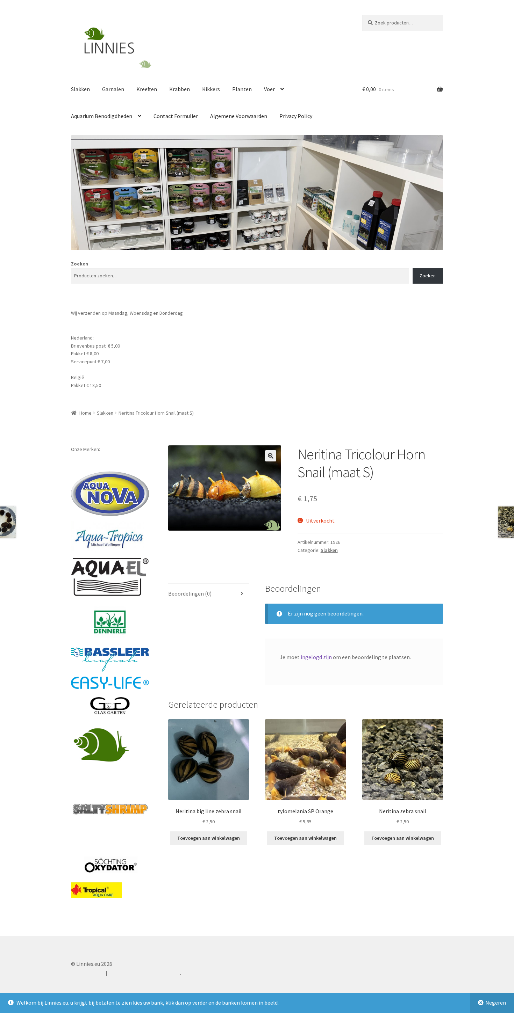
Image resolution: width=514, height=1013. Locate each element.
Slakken (80, 89)
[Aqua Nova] (110, 494)
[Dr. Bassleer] (110, 659)
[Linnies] (102, 744)
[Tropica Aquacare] (96, 890)
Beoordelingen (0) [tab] (190, 593)
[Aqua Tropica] (110, 537)
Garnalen (113, 89)
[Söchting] (110, 865)
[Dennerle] (110, 622)
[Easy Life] (110, 683)
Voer (269, 89)
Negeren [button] (495, 1002)
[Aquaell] (110, 577)
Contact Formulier (176, 115)
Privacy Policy (295, 115)
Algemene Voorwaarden (238, 115)
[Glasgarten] (110, 706)
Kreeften (146, 89)
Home (85, 413)
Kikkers (211, 89)
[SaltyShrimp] (110, 809)
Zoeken (79, 264)
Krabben (179, 89)
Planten (242, 89)
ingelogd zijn (316, 657)
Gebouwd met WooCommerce (144, 972)
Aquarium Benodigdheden (101, 115)
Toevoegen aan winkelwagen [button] (208, 838)
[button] (270, 455)
